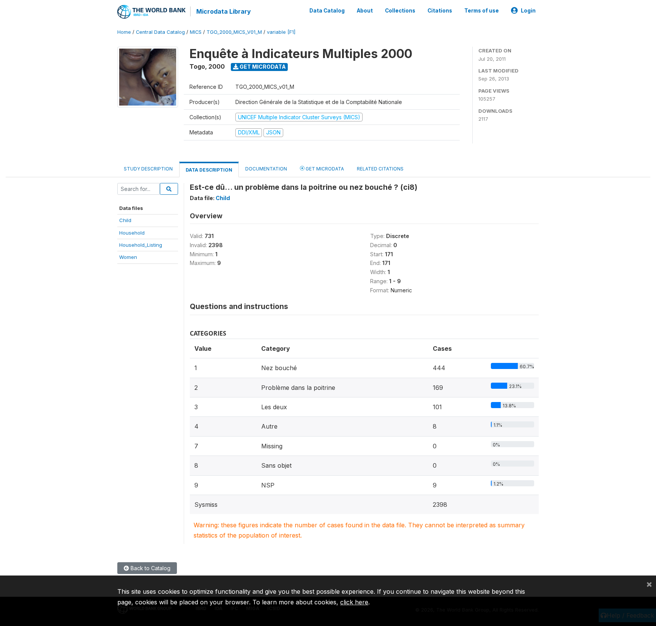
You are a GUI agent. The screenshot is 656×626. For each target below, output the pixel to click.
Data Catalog (327, 11)
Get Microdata (262, 66)
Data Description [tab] (209, 170)
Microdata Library (223, 11)
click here (354, 602)
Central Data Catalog (160, 32)
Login (528, 11)
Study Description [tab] (148, 169)
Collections (400, 11)
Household (132, 233)
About (365, 11)
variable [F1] (281, 32)
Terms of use (481, 11)
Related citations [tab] (380, 169)
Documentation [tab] (266, 169)
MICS (196, 32)
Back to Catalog (149, 568)
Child (125, 220)
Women (128, 257)
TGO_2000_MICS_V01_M (234, 32)
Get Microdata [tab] (324, 169)
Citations (439, 11)
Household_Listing (140, 245)
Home (124, 32)
